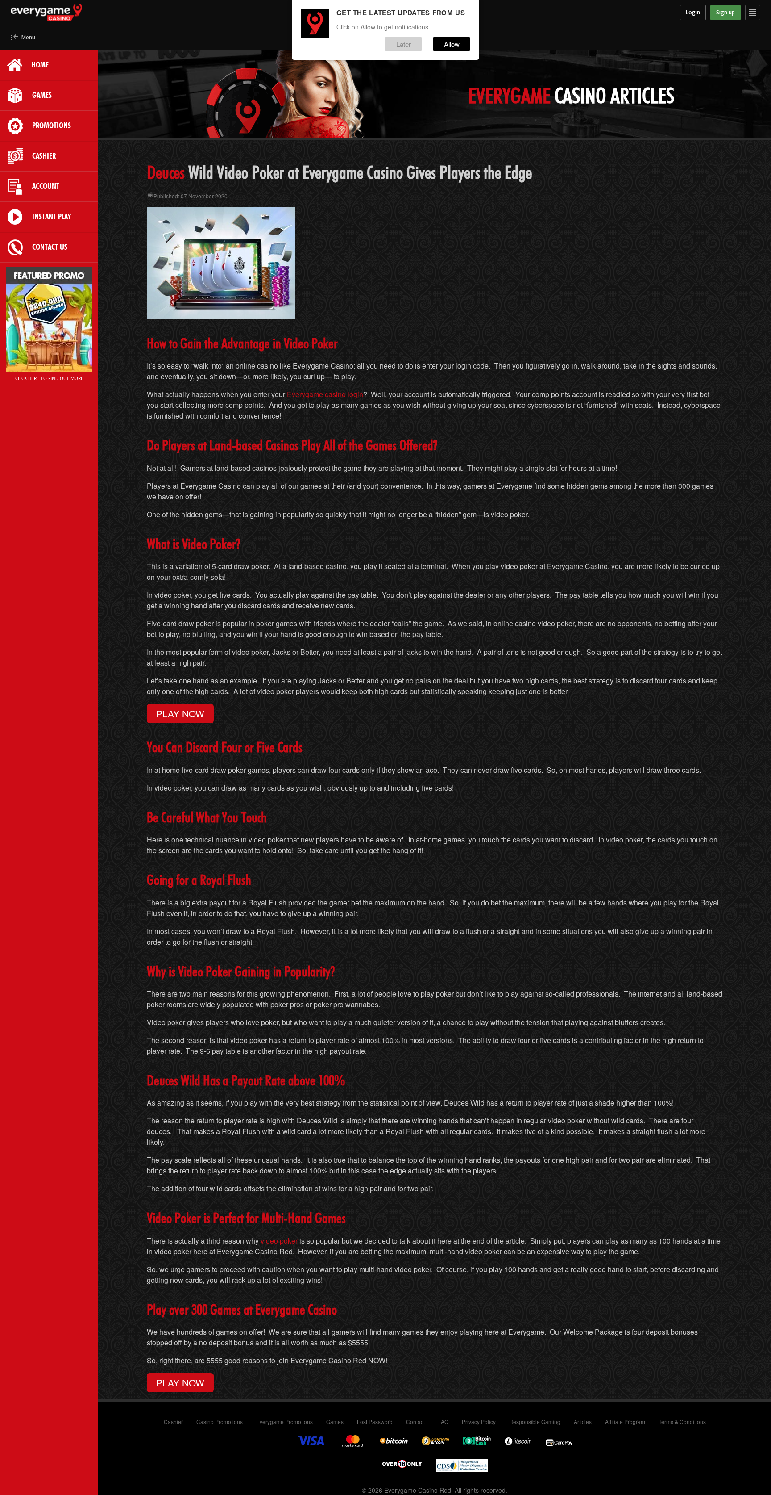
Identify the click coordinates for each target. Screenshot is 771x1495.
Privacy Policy (479, 1421)
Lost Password (375, 1421)
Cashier (173, 1421)
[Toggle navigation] (752, 12)
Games (335, 1421)
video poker (279, 1240)
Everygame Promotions (284, 1421)
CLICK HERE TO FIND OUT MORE (49, 378)
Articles (583, 1421)
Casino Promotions (219, 1421)
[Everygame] (104, 12)
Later (403, 44)
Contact (415, 1421)
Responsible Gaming (534, 1421)
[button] (23, 37)
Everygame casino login (325, 394)
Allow (452, 44)
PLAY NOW (180, 713)
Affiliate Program (625, 1421)
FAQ (443, 1421)
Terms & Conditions (682, 1421)
